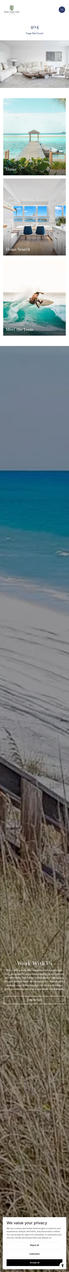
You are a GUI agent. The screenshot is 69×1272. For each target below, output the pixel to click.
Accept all (34, 1262)
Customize (34, 1254)
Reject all (34, 1245)
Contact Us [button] (34, 1000)
